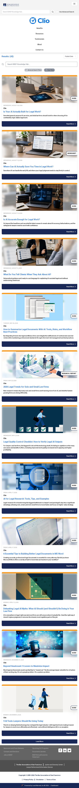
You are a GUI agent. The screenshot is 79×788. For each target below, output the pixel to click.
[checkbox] (57, 12)
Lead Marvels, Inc (38, 785)
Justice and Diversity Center (54, 765)
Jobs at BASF (8, 755)
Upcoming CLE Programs (40, 748)
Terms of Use (51, 779)
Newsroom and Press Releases (14, 748)
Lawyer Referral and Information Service (39, 767)
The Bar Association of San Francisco (29, 765)
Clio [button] (4, 108)
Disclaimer (40, 779)
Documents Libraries (39, 751)
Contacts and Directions (11, 751)
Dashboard (54, 785)
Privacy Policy (28, 779)
